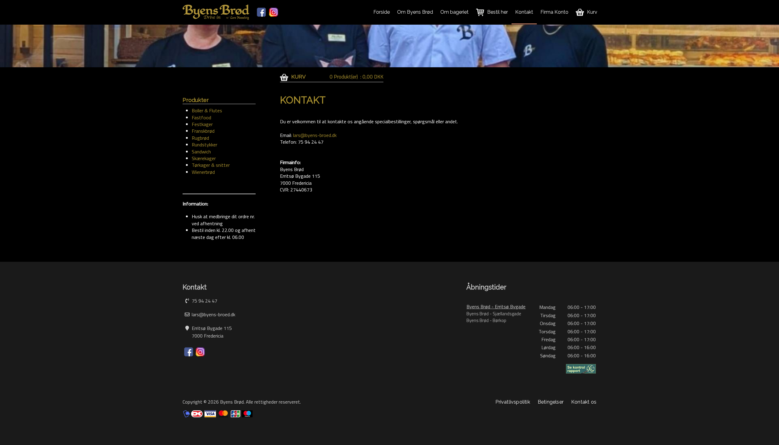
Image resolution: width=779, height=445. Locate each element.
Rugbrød (200, 138)
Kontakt (524, 12)
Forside (381, 12)
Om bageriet (454, 12)
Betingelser (551, 402)
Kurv (592, 12)
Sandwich (201, 151)
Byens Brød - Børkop (486, 320)
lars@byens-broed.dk (315, 135)
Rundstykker (204, 144)
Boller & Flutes (207, 110)
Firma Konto (554, 12)
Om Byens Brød (415, 12)
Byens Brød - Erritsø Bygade (496, 306)
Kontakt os (583, 402)
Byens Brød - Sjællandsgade (493, 313)
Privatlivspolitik (512, 402)
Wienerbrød (203, 172)
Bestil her (497, 12)
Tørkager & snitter (211, 165)
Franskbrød (203, 131)
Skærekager (204, 158)
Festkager (202, 124)
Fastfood (201, 117)
